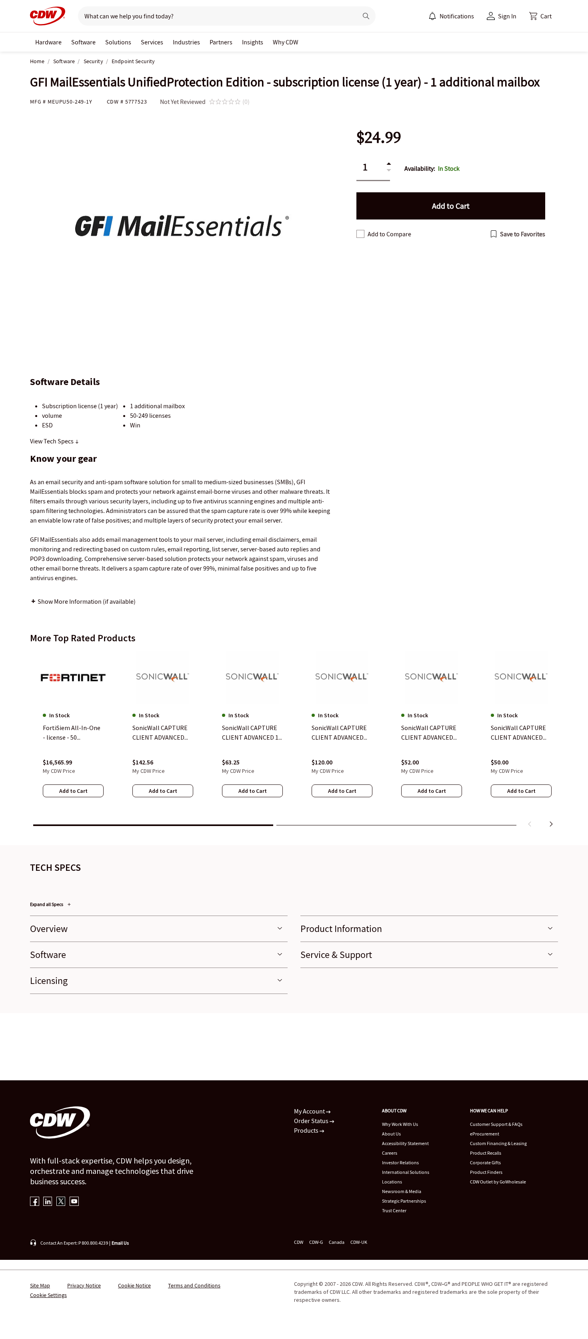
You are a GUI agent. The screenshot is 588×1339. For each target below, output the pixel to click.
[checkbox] (360, 234)
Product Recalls (485, 1153)
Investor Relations (400, 1162)
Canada (336, 1242)
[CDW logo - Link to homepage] (47, 16)
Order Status (312, 1121)
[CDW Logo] (47, 16)
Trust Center (394, 1210)
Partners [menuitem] (221, 42)
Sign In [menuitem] (507, 16)
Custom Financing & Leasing (498, 1143)
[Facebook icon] (34, 1202)
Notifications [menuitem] (457, 16)
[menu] (451, 16)
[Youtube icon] (74, 1202)
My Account (310, 1111)
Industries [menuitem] (186, 42)
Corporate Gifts (485, 1162)
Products (307, 1130)
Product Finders (486, 1172)
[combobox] (214, 16)
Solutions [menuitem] (118, 42)
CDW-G (316, 1242)
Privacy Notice (84, 1285)
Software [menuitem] (83, 42)
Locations (392, 1182)
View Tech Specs (52, 441)
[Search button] (366, 16)
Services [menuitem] (152, 42)
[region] (294, 741)
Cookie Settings (48, 1295)
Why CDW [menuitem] (285, 42)
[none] (48, 42)
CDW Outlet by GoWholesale (498, 1182)
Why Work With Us (400, 1124)
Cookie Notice (134, 1285)
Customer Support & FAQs (496, 1124)
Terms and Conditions (194, 1285)
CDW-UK (358, 1242)
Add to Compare (389, 234)
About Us (391, 1134)
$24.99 (378, 137)
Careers (389, 1153)
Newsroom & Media (401, 1191)
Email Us (120, 1243)
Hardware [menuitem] (48, 42)
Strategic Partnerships (404, 1201)
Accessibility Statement (405, 1143)
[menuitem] (432, 16)
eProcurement (484, 1134)
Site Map (40, 1285)
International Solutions (405, 1172)
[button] (540, 16)
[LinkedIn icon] (47, 1202)
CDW (298, 1242)
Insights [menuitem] (252, 42)
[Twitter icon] (61, 1202)
